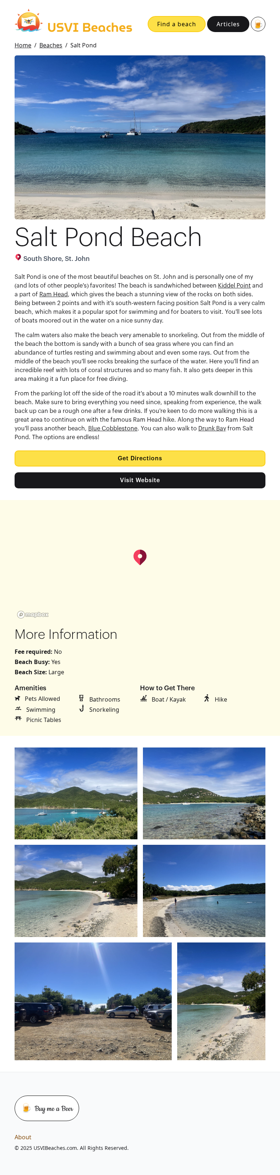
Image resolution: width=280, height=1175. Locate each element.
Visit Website (140, 480)
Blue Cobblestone (112, 429)
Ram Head (53, 294)
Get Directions (140, 458)
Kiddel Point (234, 286)
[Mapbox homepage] (33, 614)
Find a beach (176, 24)
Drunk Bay (212, 429)
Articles (228, 24)
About (23, 1137)
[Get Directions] (140, 557)
